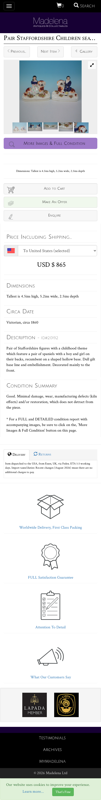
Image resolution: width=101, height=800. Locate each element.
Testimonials (52, 738)
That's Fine (63, 792)
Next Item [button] (49, 51)
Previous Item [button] (20, 51)
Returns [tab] (44, 454)
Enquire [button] (54, 215)
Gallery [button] (86, 51)
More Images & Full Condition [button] (54, 143)
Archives (52, 750)
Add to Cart (54, 188)
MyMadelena (52, 761)
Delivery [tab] (18, 454)
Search (87, 6)
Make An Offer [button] (54, 202)
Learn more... (33, 791)
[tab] (50, 509)
